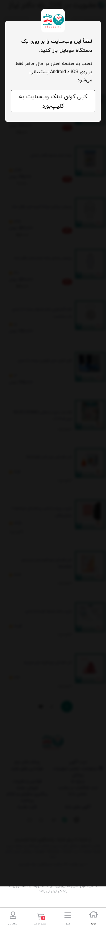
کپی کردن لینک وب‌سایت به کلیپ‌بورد (53, 101)
